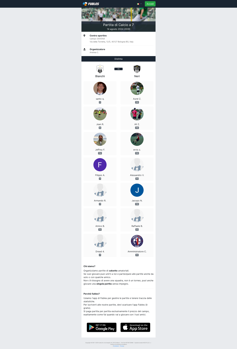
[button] (139, 4)
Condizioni (116, 346)
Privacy (122, 346)
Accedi (150, 3)
